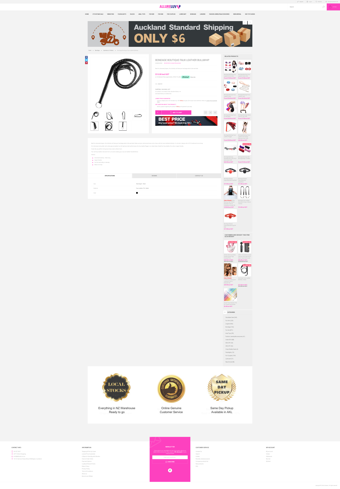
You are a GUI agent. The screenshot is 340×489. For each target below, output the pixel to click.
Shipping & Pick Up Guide (89, 451)
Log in (310, 1)
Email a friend (215, 113)
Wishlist (268, 461)
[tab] (110, 175)
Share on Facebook (86, 57)
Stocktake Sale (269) (231, 317)
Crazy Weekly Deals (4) (232, 349)
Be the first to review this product (172, 63)
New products (200, 464)
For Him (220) (229, 320)
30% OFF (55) (229, 346)
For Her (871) (229, 330)
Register (301, 1)
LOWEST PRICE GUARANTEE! (162, 98)
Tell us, (178, 106)
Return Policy (85, 466)
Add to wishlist (206, 113)
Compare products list (333, 1)
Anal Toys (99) (230, 333)
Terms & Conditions (87, 471)
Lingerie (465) (229, 323)
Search (323, 6)
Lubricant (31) (229, 358)
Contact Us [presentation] (199, 175)
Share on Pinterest (86, 62)
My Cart (268, 459)
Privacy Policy (86, 468)
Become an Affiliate (87, 476)
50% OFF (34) (229, 343)
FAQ (197, 466)
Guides (198, 456)
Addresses (269, 456)
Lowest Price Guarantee (88, 454)
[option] (170, 34)
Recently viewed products (203, 459)
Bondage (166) (230, 327)
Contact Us (199, 451)
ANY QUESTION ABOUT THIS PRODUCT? (165, 104)
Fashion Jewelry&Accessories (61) (235, 336)
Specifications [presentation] (110, 175)
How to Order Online (87, 459)
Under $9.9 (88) (230, 339)
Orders (268, 454)
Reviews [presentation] (154, 175)
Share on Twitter (86, 60)
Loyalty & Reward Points (88, 464)
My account (269, 451)
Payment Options (87, 461)
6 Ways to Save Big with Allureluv (91, 456)
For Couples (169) (231, 355)
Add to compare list (210, 113)
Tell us (181, 100)
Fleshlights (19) (230, 352)
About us (84, 473)
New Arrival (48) (230, 362)
